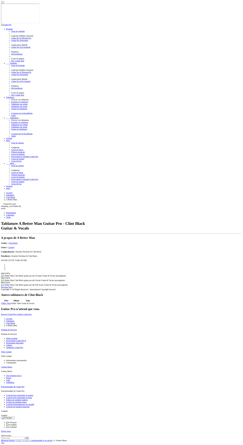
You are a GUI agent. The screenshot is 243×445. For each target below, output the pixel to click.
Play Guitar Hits (17, 61)
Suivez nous (6, 431)
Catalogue (10, 215)
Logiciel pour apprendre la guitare (19, 395)
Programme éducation (15, 343)
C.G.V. (26, 440)
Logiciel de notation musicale (17, 407)
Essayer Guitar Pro (8, 314)
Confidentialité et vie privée (41, 440)
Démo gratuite (11, 338)
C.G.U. (19, 440)
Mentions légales (8, 440)
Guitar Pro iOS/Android (20, 47)
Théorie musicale (18, 152)
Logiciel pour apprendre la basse (19, 398)
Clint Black (13, 243)
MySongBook (17, 54)
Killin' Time (6, 303)
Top (2, 443)
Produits (9, 29)
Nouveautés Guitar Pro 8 (16, 341)
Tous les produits (18, 31)
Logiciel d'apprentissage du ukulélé (20, 404)
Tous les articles (17, 143)
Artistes (9, 138)
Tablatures (10, 97)
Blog (8, 141)
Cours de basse (17, 150)
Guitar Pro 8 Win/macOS (21, 38)
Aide (8, 380)
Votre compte (6, 352)
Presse (8, 378)
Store (8, 188)
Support (9, 186)
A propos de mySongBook (22, 113)
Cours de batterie (18, 154)
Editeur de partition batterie (17, 400)
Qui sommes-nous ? (14, 376)
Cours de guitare (17, 159)
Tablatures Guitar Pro (14, 347)
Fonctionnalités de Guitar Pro (12, 387)
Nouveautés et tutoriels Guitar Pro (24, 157)
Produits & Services (9, 330)
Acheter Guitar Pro (24, 314)
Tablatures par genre (19, 106)
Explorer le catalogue (19, 102)
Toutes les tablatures (19, 109)
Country (11, 247)
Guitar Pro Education (19, 40)
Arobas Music (6, 367)
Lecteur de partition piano (16, 402)
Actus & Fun (16, 161)
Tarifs (13, 116)
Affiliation (10, 382)
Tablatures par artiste (19, 104)
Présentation (11, 213)
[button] (4, 287)
